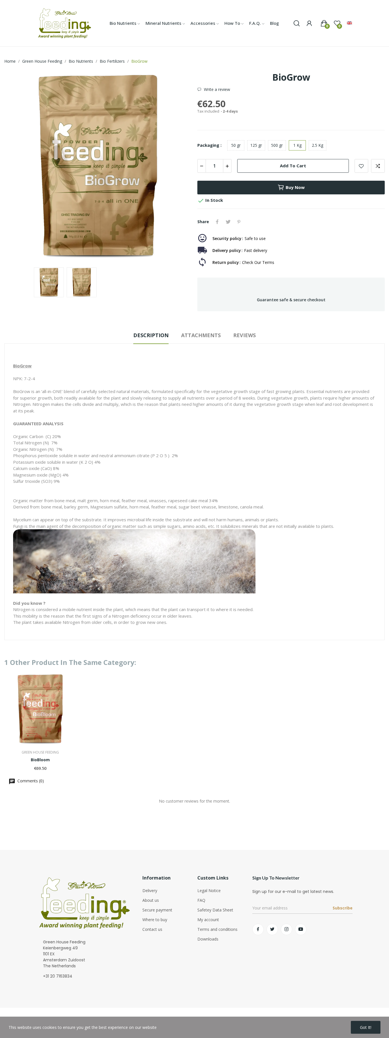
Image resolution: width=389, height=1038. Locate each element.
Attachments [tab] (201, 335)
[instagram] (286, 929)
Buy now (295, 187)
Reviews (244, 335)
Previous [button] (17, 167)
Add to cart (293, 165)
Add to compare (378, 166)
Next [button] (178, 167)
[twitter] (272, 929)
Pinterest (239, 221)
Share (217, 221)
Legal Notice (209, 890)
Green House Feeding (40, 752)
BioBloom (40, 759)
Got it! (365, 1027)
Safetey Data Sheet (215, 910)
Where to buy (154, 919)
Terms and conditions (217, 929)
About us (150, 900)
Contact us (152, 929)
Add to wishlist (361, 166)
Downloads (207, 939)
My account (208, 919)
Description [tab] (151, 335)
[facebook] (258, 929)
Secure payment (157, 910)
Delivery (149, 890)
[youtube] (300, 929)
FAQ (201, 900)
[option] (98, 167)
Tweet (228, 221)
